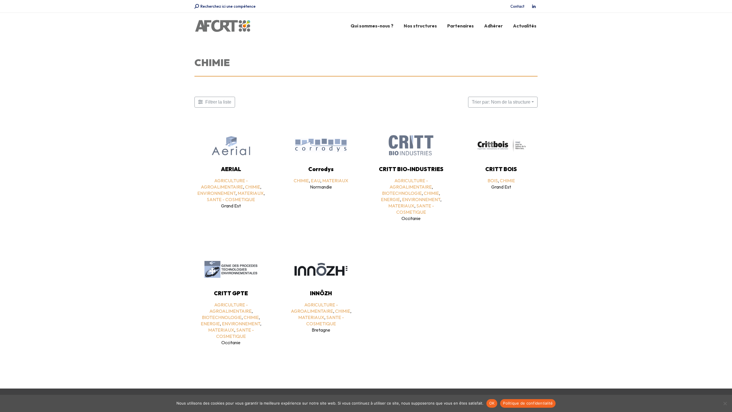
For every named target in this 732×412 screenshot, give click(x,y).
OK (492, 403)
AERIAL (231, 169)
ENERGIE (390, 199)
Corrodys (321, 169)
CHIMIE (252, 187)
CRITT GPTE (231, 293)
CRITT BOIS (501, 169)
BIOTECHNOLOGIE (402, 193)
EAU (315, 180)
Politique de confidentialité (528, 403)
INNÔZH (321, 293)
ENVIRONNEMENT (216, 193)
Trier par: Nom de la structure (501, 102)
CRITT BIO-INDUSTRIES (411, 169)
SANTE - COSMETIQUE (231, 199)
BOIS (493, 180)
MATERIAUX (251, 193)
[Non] (725, 403)
